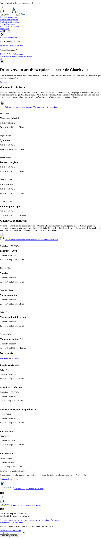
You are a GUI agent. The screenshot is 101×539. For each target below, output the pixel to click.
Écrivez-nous (38, 489)
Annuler (14, 536)
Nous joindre (27, 56)
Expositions (4, 29)
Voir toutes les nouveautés (10, 358)
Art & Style (4, 22)
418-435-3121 (19, 489)
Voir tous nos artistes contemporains (19, 107)
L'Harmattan (14, 22)
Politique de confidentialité (10, 531)
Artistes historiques (7, 24)
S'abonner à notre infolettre (10, 479)
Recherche (5, 536)
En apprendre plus (7, 82)
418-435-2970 (16, 505)
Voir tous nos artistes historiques (45, 107)
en (1, 31)
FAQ (20, 56)
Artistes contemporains (9, 20)
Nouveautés (12, 17)
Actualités (13, 56)
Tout (2, 46)
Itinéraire (29, 489)
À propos (3, 17)
